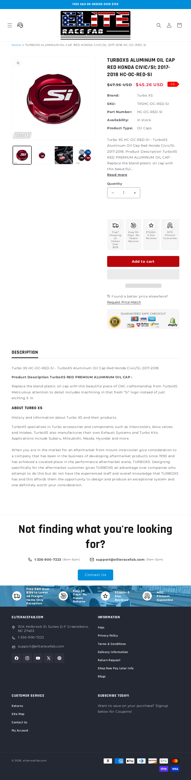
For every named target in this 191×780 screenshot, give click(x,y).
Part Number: (119, 112)
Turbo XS (145, 95)
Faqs (101, 627)
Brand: (113, 95)
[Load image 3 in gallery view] (64, 155)
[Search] (159, 25)
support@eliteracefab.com (41, 646)
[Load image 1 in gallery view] (22, 155)
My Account (20, 730)
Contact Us (95, 575)
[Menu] (10, 25)
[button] (143, 274)
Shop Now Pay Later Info (116, 668)
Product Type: (120, 128)
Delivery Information (113, 652)
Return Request (109, 660)
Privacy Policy (108, 636)
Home (16, 45)
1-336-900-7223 (31, 637)
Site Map (18, 714)
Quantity (114, 183)
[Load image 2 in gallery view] (43, 155)
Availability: (118, 120)
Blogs (102, 676)
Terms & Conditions (112, 644)
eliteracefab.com (35, 760)
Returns (17, 706)
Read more (117, 175)
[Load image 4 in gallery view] (84, 155)
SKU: (111, 104)
